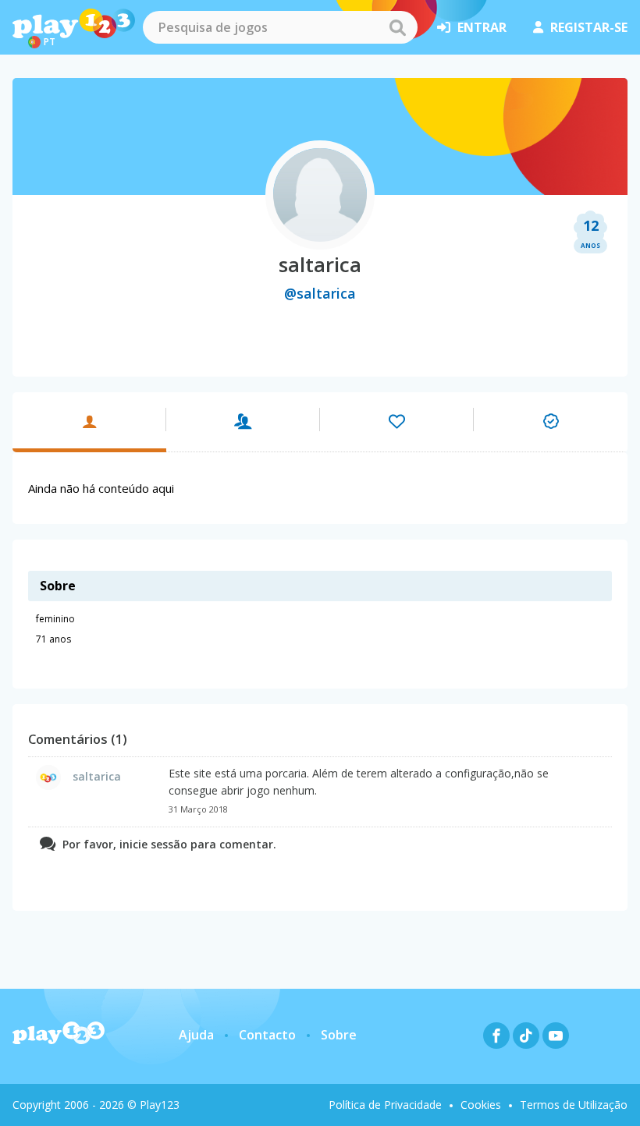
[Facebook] (496, 1035)
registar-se (589, 27)
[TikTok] (526, 1035)
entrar (482, 27)
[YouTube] (555, 1035)
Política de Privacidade (385, 1104)
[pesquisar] (397, 27)
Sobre (339, 1034)
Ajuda (196, 1034)
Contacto (267, 1034)
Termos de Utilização (574, 1104)
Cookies (480, 1104)
